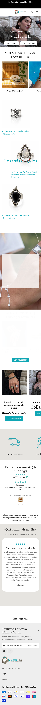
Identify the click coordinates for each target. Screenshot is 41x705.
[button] (37, 12)
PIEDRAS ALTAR (14, 91)
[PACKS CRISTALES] (15, 74)
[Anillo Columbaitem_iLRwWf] (14, 384)
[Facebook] (4, 651)
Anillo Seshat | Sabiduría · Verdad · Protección (12, 351)
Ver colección (20, 360)
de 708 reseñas (19, 477)
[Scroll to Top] (37, 694)
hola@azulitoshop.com (11, 668)
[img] (20, 474)
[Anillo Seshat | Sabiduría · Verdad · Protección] (14, 334)
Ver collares (12, 43)
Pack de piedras (29, 43)
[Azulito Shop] (20, 12)
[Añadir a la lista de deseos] (14, 344)
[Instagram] (10, 651)
